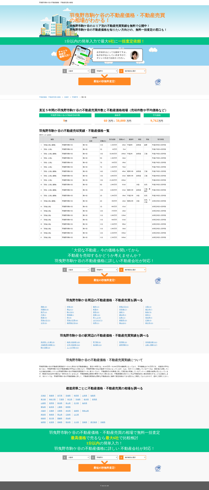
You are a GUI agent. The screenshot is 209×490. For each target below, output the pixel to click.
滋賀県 (76, 411)
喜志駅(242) (97, 345)
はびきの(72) (97, 320)
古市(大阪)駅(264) (73, 345)
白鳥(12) (122, 318)
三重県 (59, 407)
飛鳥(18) (44, 307)
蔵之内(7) (148, 309)
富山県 (68, 403)
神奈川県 (52, 399)
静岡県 (68, 407)
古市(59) (44, 323)
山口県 (76, 415)
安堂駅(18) (123, 342)
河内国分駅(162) (151, 342)
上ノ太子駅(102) (73, 348)
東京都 (43, 399)
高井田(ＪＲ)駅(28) (48, 342)
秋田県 (76, 396)
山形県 (84, 396)
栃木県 (86, 399)
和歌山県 (85, 411)
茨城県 (78, 399)
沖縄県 (102, 422)
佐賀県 (51, 422)
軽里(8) (95, 309)
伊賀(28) (70, 307)
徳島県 (43, 418)
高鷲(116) (96, 315)
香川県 (51, 418)
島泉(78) (148, 312)
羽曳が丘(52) (45, 320)
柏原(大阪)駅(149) (73, 342)
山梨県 (43, 403)
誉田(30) (96, 312)
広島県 (68, 415)
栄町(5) (121, 312)
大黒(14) (148, 307)
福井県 (84, 403)
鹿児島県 (93, 422)
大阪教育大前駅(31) (48, 345)
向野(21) (96, 323)
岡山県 (59, 415)
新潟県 (59, 403)
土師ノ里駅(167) (151, 345)
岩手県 (59, 396)
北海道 (43, 396)
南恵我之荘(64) (72, 323)
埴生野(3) (148, 318)
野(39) (69, 318)
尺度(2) (43, 315)
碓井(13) (96, 307)
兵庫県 (59, 411)
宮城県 (68, 396)
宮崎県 (84, 422)
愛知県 (43, 407)
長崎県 (59, 422)
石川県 (76, 403)
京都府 (51, 411)
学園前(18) (45, 309)
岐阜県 (51, 407)
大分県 (76, 422)
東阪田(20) (123, 320)
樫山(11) (70, 309)
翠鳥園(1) (70, 315)
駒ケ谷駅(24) (45, 348)
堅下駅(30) (97, 342)
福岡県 (43, 422)
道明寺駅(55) (124, 345)
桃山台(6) (122, 323)
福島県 (92, 396)
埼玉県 (69, 399)
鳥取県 (43, 415)
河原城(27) (123, 309)
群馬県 (94, 399)
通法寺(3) (122, 315)
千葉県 (61, 399)
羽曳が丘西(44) (72, 320)
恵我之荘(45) (124, 307)
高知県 (68, 418)
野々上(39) (97, 318)
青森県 (51, 396)
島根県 (51, 415)
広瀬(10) (148, 320)
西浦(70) (44, 318)
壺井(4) (148, 315)
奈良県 (68, 411)
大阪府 (43, 411)
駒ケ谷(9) (70, 312)
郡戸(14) (44, 312)
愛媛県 (59, 418)
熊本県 (68, 422)
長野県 (51, 403)
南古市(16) (149, 323)
